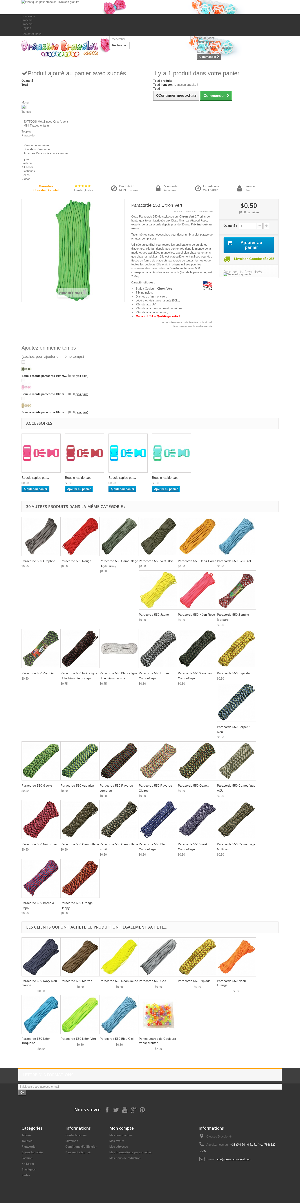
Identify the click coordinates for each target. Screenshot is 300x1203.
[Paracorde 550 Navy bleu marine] (41, 956)
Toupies (27, 1141)
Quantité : (230, 225)
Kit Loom (28, 1163)
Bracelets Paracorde (37, 149)
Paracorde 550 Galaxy (193, 785)
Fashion (27, 1158)
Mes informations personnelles (130, 1152)
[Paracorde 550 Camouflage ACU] (236, 760)
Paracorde (28, 1146)
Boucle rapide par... (35, 477)
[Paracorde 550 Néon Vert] (80, 1014)
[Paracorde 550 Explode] (236, 648)
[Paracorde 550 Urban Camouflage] (158, 648)
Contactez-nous (32, 34)
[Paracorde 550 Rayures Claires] (158, 760)
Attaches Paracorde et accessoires (46, 153)
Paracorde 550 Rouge (76, 561)
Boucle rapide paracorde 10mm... (44, 375)
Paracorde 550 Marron (76, 981)
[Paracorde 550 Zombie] (41, 648)
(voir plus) (82, 375)
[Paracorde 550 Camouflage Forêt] (119, 819)
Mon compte (121, 1128)
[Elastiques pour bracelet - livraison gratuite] (150, 7)
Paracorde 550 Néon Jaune (119, 981)
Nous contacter (180, 326)
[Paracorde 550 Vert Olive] (158, 536)
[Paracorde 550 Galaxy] (197, 760)
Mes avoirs (116, 1141)
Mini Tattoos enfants (37, 125)
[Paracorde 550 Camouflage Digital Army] (119, 536)
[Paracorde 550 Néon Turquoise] (41, 1014)
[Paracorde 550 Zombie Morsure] (236, 590)
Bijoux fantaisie (32, 1152)
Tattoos (26, 1135)
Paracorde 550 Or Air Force (197, 561)
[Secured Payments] (249, 274)
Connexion (28, 16)
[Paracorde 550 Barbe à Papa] (41, 878)
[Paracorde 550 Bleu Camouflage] (158, 819)
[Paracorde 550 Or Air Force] (197, 536)
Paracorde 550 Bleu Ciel (234, 561)
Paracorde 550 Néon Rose (196, 614)
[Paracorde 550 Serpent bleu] (236, 702)
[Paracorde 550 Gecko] (41, 760)
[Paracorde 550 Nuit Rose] (41, 819)
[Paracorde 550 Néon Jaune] (119, 956)
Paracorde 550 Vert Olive (156, 561)
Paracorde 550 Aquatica (77, 785)
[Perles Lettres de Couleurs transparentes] (158, 1014)
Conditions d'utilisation (81, 1146)
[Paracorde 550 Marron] (80, 956)
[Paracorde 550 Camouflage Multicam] (236, 819)
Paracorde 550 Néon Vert (78, 1038)
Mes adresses (118, 1146)
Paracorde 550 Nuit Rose (39, 844)
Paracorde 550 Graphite (38, 561)
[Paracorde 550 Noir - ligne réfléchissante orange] (80, 648)
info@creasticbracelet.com (234, 1159)
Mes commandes (120, 1135)
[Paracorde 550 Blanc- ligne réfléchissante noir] (119, 648)
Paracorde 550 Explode (233, 673)
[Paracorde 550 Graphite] (41, 536)
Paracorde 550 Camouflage (80, 844)
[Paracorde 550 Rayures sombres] (119, 760)
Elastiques (29, 1169)
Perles (26, 1175)
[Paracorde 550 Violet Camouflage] (197, 819)
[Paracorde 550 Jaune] (158, 590)
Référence (179, 211)
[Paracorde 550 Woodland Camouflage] (197, 648)
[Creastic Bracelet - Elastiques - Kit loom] (62, 49)
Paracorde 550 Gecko (37, 785)
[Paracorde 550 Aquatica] (80, 760)
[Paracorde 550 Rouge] (80, 536)
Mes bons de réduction (125, 1158)
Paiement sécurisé (77, 1152)
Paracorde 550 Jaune (154, 614)
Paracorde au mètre (36, 145)
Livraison (71, 1141)
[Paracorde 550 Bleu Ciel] (236, 536)
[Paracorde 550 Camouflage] (80, 819)
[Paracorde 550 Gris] (158, 956)
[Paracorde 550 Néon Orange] (236, 956)
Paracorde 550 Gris (152, 981)
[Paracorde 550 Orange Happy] (80, 878)
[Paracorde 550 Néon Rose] (197, 590)
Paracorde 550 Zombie (38, 673)
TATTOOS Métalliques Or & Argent (46, 121)
